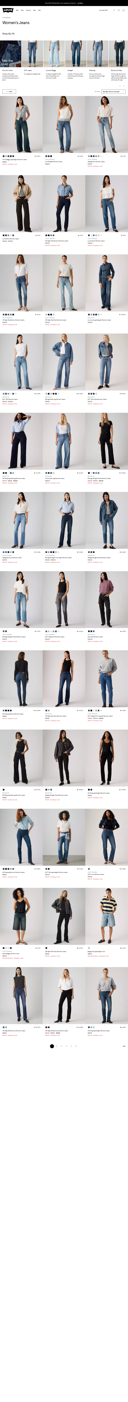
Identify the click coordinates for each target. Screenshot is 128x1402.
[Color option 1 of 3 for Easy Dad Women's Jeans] (89, 631)
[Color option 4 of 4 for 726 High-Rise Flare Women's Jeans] (53, 314)
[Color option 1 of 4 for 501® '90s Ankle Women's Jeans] (89, 394)
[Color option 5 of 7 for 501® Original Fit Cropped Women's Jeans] (98, 710)
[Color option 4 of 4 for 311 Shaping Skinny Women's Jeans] (11, 710)
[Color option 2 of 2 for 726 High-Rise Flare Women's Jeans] (49, 710)
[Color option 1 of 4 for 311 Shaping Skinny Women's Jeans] (3, 710)
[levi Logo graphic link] (8, 10)
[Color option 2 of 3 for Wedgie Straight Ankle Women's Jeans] (91, 552)
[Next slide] (124, 85)
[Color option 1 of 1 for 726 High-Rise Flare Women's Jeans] (46, 948)
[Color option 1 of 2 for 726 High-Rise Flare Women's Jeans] (46, 710)
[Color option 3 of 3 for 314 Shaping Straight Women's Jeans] (93, 1027)
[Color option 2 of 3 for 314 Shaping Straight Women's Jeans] (91, 1027)
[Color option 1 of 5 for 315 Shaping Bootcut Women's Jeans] (3, 869)
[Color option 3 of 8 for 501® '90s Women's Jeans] (8, 394)
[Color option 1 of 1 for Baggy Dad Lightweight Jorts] (89, 948)
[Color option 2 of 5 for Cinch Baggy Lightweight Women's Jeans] (6, 156)
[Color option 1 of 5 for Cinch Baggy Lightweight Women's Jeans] (3, 156)
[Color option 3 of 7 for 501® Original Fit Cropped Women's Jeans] (93, 710)
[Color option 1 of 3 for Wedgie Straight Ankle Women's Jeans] (89, 552)
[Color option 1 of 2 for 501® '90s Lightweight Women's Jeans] (46, 869)
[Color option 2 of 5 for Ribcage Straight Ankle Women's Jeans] (91, 473)
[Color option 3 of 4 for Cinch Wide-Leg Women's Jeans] (51, 473)
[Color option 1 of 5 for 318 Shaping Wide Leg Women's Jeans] (3, 473)
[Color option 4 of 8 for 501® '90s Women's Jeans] (11, 394)
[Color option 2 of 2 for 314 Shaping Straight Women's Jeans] (91, 789)
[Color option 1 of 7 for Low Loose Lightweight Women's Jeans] (89, 314)
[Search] (114, 10)
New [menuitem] (17, 10)
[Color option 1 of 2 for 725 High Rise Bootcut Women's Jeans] (3, 1027)
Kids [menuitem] (34, 10)
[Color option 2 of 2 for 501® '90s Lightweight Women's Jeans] (49, 869)
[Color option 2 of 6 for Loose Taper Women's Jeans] (91, 235)
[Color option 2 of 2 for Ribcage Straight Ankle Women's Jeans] (6, 631)
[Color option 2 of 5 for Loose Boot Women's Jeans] (6, 235)
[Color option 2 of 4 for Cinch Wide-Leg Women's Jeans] (49, 473)
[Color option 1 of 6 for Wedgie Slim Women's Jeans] (89, 156)
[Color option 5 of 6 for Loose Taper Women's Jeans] (98, 235)
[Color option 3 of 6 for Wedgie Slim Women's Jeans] (93, 156)
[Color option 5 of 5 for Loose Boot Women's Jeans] (13, 235)
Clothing (4, 17)
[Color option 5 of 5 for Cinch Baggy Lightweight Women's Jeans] (13, 156)
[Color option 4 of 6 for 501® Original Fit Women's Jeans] (53, 631)
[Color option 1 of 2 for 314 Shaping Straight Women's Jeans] (89, 789)
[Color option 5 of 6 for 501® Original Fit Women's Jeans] (56, 631)
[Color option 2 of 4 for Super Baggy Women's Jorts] (6, 948)
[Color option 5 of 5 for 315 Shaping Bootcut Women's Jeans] (13, 869)
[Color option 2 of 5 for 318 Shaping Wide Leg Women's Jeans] (6, 473)
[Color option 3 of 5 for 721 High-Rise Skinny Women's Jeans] (8, 314)
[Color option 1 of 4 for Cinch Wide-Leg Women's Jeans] (46, 473)
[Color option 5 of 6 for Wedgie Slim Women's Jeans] (98, 156)
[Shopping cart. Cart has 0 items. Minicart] (124, 10)
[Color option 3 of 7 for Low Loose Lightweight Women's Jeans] (93, 314)
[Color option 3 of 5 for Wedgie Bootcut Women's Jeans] (8, 552)
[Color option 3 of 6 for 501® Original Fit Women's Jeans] (51, 631)
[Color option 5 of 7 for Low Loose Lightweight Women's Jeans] (98, 314)
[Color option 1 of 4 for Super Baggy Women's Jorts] (3, 948)
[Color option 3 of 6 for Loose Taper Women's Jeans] (93, 235)
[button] (119, 10)
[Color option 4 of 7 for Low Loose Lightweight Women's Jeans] (96, 314)
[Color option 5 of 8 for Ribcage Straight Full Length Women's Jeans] (56, 552)
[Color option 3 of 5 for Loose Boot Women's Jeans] (8, 235)
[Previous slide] (120, 85)
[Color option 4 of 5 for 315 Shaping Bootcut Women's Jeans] (11, 869)
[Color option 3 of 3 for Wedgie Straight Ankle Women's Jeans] (93, 552)
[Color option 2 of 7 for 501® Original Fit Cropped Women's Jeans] (91, 710)
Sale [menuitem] (39, 10)
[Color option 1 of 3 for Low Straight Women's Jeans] (46, 156)
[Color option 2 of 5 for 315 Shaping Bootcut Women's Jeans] (6, 869)
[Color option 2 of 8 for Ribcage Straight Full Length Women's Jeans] (49, 552)
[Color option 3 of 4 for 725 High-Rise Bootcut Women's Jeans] (51, 235)
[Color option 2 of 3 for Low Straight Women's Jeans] (49, 156)
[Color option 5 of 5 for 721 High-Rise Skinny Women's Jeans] (13, 314)
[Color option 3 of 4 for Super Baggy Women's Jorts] (8, 948)
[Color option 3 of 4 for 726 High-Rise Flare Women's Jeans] (51, 314)
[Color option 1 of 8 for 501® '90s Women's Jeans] (3, 394)
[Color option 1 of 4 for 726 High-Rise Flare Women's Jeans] (46, 314)
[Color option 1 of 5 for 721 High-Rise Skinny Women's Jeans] (3, 314)
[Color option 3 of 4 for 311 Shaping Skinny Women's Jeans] (8, 710)
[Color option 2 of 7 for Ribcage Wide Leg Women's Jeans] (49, 394)
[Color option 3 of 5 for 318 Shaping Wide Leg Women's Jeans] (8, 473)
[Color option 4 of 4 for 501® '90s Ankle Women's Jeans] (96, 394)
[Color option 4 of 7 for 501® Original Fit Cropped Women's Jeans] (96, 710)
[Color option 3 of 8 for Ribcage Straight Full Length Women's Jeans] (51, 552)
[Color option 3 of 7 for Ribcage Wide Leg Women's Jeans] (51, 394)
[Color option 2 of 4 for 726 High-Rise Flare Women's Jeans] (49, 314)
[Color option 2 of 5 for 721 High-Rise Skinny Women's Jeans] (6, 314)
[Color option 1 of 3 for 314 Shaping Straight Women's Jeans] (89, 1027)
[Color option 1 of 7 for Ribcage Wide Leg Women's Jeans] (46, 394)
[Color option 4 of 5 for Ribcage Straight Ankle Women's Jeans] (96, 473)
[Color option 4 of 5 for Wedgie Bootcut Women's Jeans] (11, 552)
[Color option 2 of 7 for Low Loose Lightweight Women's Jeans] (91, 314)
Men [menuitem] (22, 10)
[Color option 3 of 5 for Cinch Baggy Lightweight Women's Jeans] (8, 156)
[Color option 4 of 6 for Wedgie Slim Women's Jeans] (96, 156)
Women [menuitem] (28, 10)
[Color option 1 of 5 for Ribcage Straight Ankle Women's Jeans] (89, 473)
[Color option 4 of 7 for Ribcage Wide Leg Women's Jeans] (53, 394)
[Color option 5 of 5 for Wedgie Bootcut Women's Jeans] (13, 552)
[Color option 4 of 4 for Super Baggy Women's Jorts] (11, 948)
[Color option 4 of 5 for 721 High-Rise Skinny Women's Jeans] (11, 314)
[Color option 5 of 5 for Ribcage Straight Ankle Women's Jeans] (98, 473)
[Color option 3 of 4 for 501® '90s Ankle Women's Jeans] (93, 394)
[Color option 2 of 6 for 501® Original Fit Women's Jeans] (49, 631)
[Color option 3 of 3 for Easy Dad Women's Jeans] (93, 631)
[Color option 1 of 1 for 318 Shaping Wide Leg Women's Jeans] (3, 789)
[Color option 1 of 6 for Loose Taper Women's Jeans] (89, 235)
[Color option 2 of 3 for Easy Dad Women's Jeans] (91, 631)
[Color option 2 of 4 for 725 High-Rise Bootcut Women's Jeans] (49, 235)
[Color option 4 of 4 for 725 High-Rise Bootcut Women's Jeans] (53, 235)
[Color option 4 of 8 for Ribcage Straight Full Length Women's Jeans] (53, 552)
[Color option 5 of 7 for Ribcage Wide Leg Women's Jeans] (56, 394)
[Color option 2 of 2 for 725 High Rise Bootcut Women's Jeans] (6, 1027)
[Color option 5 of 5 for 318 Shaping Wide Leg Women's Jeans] (13, 473)
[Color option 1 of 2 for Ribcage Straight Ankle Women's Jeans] (3, 631)
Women (9, 17)
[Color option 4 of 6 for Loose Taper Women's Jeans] (96, 235)
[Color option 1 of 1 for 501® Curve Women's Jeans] (89, 869)
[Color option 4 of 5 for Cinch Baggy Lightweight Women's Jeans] (11, 156)
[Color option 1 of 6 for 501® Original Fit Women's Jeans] (46, 631)
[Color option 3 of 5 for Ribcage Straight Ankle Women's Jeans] (93, 473)
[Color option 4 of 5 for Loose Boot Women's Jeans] (11, 235)
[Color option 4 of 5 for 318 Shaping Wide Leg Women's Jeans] (11, 473)
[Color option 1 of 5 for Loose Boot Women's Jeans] (3, 235)
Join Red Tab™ (103, 10)
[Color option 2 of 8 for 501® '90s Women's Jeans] (6, 394)
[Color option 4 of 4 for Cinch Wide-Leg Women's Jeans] (53, 473)
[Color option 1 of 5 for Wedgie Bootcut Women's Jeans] (3, 552)
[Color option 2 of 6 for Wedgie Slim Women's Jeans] (91, 156)
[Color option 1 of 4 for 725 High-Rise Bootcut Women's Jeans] (46, 235)
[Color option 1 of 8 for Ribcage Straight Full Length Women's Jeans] (46, 552)
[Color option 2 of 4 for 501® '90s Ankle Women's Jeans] (91, 394)
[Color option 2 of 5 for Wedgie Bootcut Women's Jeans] (6, 552)
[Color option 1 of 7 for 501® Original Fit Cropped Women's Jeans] (89, 710)
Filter (10, 91)
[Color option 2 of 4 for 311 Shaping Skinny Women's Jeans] (6, 710)
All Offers (80, 3)
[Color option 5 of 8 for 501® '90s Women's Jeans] (13, 394)
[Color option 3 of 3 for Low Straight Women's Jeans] (51, 156)
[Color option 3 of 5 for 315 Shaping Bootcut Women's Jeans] (8, 869)
